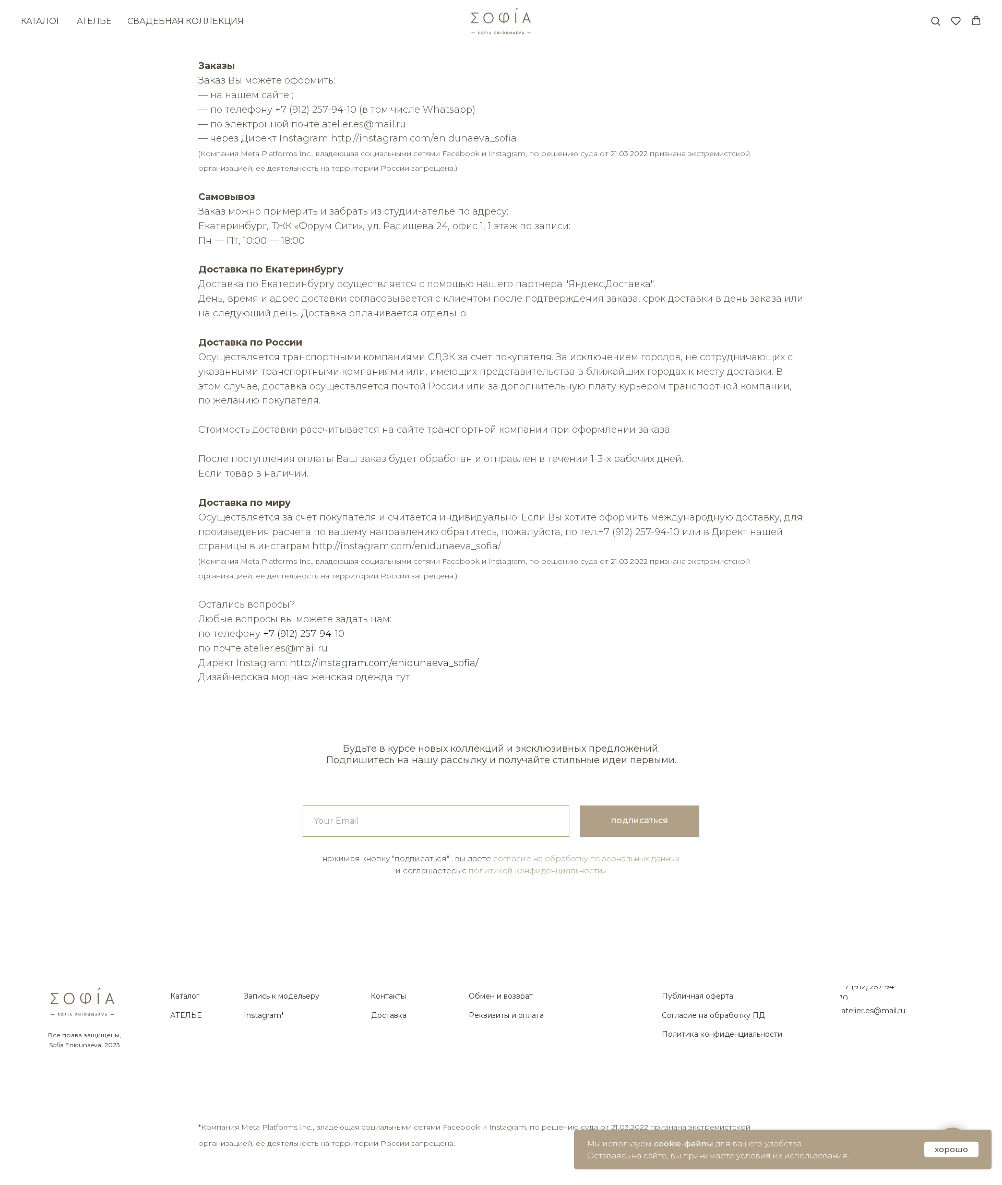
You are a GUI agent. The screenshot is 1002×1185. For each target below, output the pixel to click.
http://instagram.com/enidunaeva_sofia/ (384, 663)
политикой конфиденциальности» (537, 870)
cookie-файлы (683, 1143)
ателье (94, 21)
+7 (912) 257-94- (299, 633)
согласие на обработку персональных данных (586, 858)
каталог (41, 21)
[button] (935, 21)
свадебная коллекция (185, 21)
